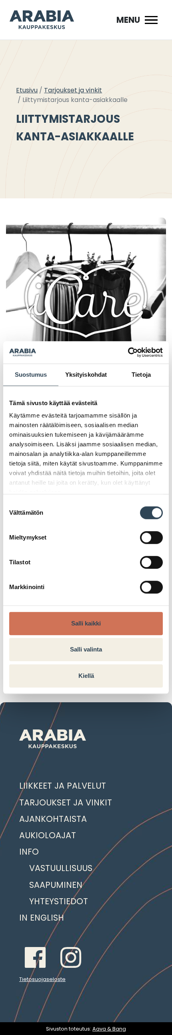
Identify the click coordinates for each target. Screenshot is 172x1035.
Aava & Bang (109, 1028)
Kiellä (86, 675)
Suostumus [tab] (31, 374)
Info (29, 851)
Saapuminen (55, 885)
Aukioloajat (47, 835)
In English (41, 917)
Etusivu (27, 90)
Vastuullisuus (60, 868)
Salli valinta (86, 649)
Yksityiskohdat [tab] (86, 374)
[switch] (151, 537)
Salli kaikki (86, 623)
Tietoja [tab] (141, 374)
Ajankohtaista (53, 819)
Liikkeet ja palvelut (62, 785)
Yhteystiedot (58, 901)
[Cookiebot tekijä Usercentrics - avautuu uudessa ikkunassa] (128, 352)
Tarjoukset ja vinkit (73, 90)
